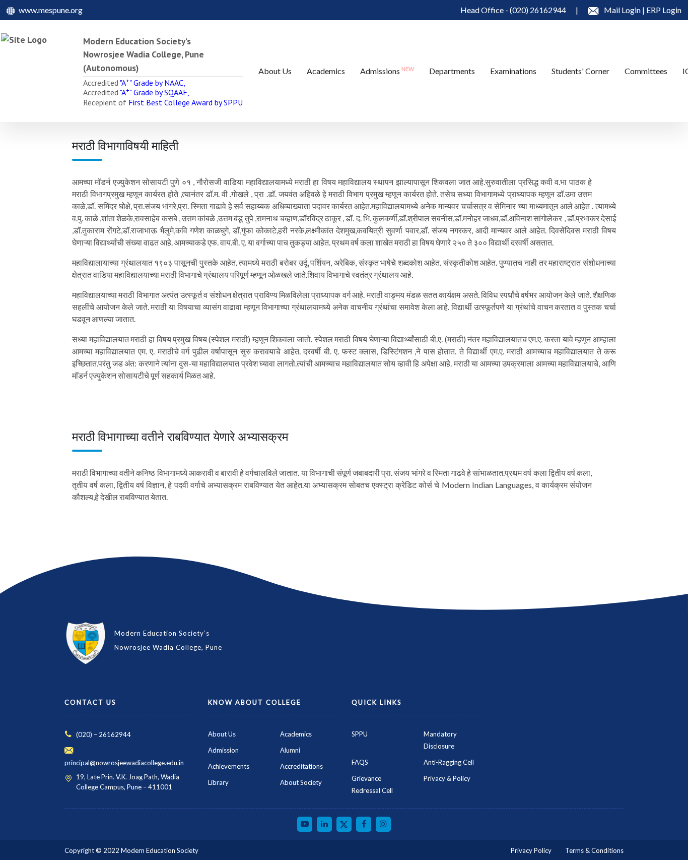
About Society (301, 782)
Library (218, 782)
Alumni (290, 750)
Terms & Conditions (594, 850)
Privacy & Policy (447, 778)
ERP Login (663, 10)
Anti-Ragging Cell (449, 762)
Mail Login (623, 10)
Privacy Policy (531, 850)
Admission (223, 750)
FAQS (360, 762)
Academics (296, 734)
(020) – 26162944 (103, 734)
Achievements (228, 766)
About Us (222, 734)
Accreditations (301, 766)
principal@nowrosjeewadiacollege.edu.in (124, 763)
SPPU (360, 734)
